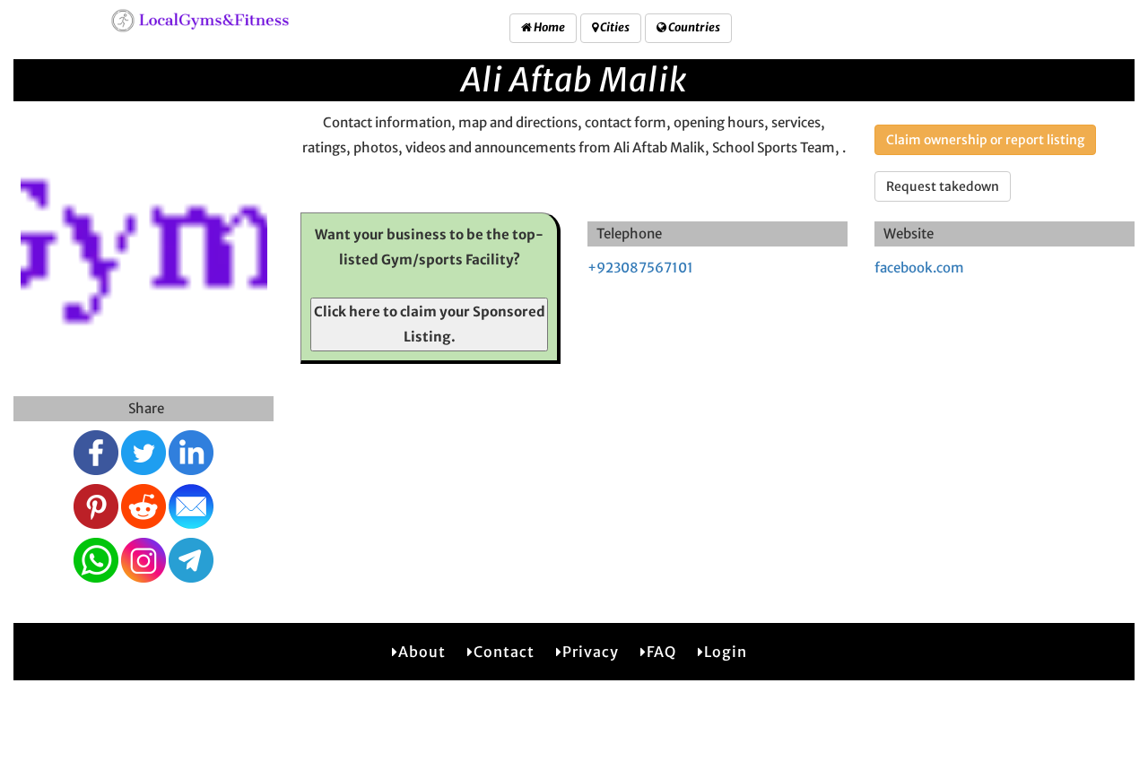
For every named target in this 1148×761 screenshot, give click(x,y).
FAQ (661, 652)
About (422, 652)
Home (548, 27)
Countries (693, 27)
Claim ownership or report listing (985, 140)
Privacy (590, 652)
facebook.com (919, 267)
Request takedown (942, 186)
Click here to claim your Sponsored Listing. (429, 324)
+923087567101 (640, 267)
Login (725, 652)
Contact (504, 652)
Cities (614, 27)
